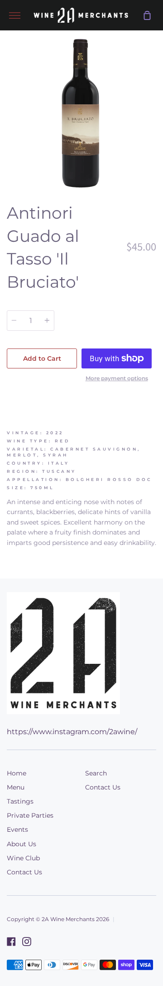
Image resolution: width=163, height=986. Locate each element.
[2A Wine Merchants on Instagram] (26, 941)
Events (17, 829)
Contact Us (24, 872)
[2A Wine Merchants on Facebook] (11, 941)
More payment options (117, 378)
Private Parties (30, 815)
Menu (15, 787)
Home (16, 773)
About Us (21, 844)
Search (96, 773)
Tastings (20, 801)
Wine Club (23, 858)
